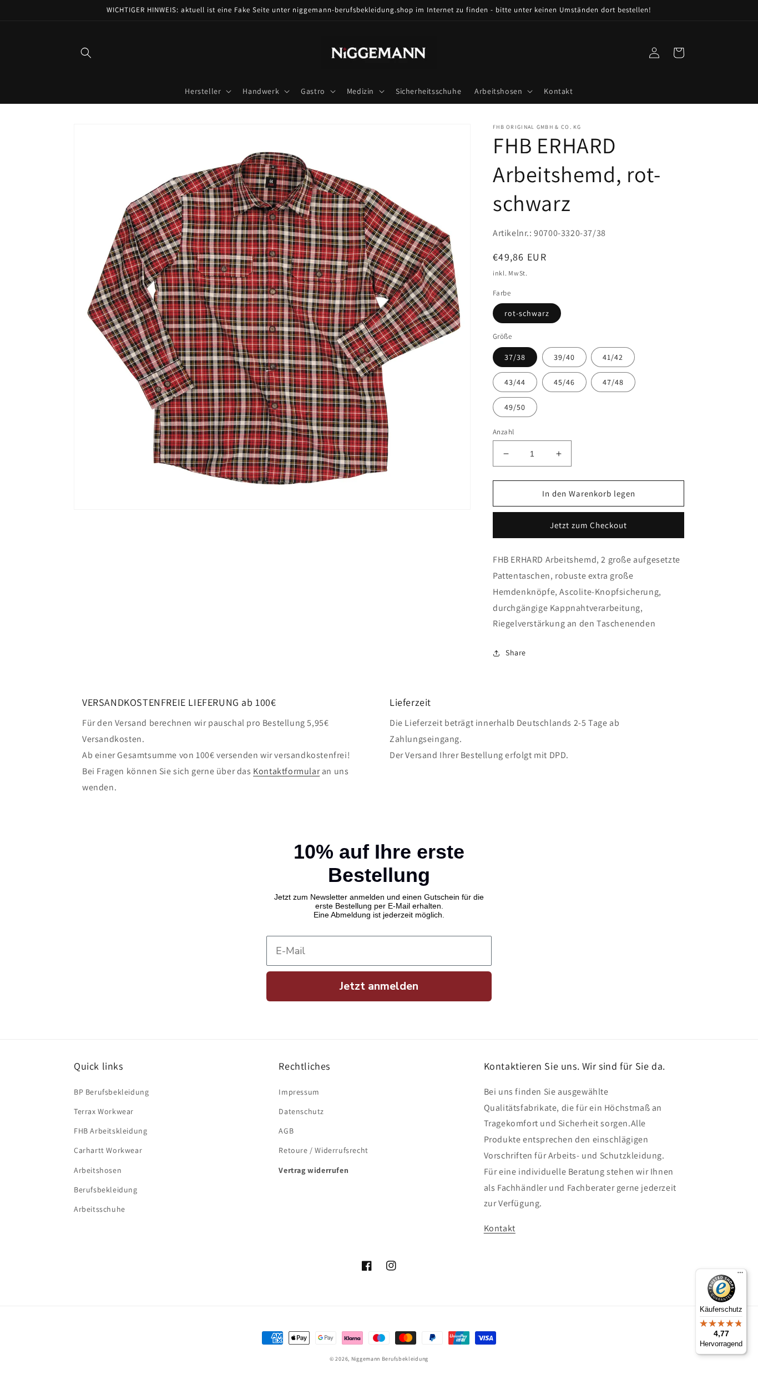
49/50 (514, 407)
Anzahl (503, 432)
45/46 (564, 382)
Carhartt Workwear (108, 1150)
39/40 (564, 357)
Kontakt (500, 1228)
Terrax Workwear (104, 1111)
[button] (86, 53)
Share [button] (516, 653)
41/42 (613, 357)
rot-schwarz (526, 313)
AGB (286, 1131)
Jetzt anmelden (379, 986)
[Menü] (740, 1275)
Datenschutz (301, 1111)
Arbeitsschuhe (99, 1209)
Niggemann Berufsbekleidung (389, 1358)
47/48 (613, 382)
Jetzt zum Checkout (588, 525)
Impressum (299, 1092)
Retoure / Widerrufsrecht (323, 1150)
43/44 (514, 382)
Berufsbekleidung (106, 1190)
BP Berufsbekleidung (111, 1092)
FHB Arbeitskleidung (110, 1131)
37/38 (514, 357)
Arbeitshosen (98, 1170)
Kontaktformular (286, 771)
